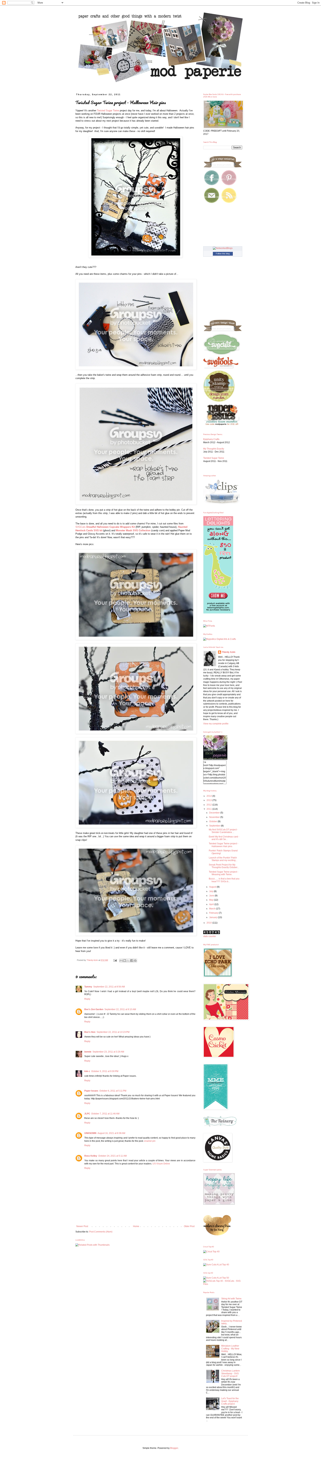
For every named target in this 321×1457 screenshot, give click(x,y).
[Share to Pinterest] (135, 960)
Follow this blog (223, 253)
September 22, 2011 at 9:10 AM (120, 1009)
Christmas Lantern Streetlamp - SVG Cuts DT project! (230, 1373)
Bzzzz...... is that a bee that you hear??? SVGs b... (224, 880)
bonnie (87, 1051)
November (214, 817)
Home (136, 1226)
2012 (209, 804)
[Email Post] (115, 960)
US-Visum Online (161, 1163)
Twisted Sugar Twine (108, 110)
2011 (209, 809)
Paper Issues (91, 1090)
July (211, 891)
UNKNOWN (90, 1133)
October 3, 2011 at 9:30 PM (104, 1071)
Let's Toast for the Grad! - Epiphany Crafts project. (230, 1401)
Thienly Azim (228, 652)
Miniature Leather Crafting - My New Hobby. (230, 1349)
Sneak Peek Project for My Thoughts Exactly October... (224, 866)
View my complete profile (215, 723)
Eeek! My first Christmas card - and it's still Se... (224, 838)
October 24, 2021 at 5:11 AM (112, 1156)
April (211, 904)
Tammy (88, 986)
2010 (209, 922)
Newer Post (82, 1226)
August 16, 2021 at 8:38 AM (111, 1133)
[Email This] (121, 960)
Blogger (174, 1448)
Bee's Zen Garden (93, 1009)
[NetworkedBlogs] (223, 248)
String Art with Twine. (231, 1298)
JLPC (87, 1113)
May (211, 900)
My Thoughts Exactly (213, 448)
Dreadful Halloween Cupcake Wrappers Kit (110, 527)
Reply (87, 999)
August (213, 887)
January (213, 917)
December (214, 812)
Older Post (189, 1226)
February (214, 913)
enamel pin (149, 1141)
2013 (209, 800)
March (212, 908)
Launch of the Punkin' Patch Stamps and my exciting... (223, 859)
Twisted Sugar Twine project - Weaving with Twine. (223, 873)
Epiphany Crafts (211, 439)
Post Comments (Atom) (100, 1231)
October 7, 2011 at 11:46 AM (105, 1113)
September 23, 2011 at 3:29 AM (108, 1051)
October (213, 821)
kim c (87, 1071)
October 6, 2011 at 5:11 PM (112, 1090)
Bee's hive (89, 1032)
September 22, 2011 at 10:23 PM (113, 1032)
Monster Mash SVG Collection (133, 530)
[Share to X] (128, 960)
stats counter (209, 936)
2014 (209, 796)
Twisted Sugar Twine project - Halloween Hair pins (223, 844)
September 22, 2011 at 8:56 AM (109, 986)
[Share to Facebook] (132, 960)
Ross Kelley (90, 1156)
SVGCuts (80, 527)
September (215, 825)
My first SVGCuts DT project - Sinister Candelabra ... (223, 831)
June (212, 895)
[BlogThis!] (125, 960)
